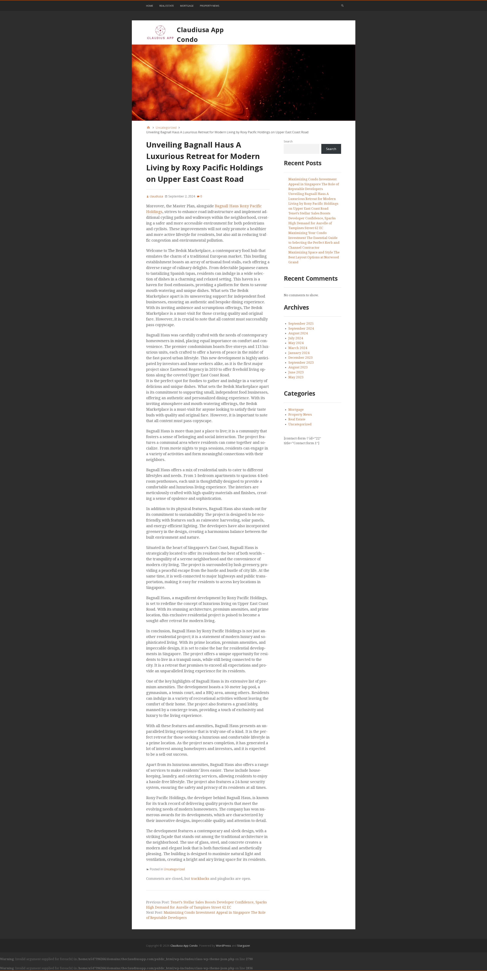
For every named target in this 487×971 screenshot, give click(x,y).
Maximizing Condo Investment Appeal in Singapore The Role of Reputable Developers (313, 184)
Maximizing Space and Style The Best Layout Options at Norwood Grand (314, 257)
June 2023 (296, 372)
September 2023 (301, 362)
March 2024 (297, 348)
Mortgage (187, 5)
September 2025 (301, 323)
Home (149, 5)
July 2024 (295, 338)
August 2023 (298, 367)
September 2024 (301, 328)
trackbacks (200, 879)
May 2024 (296, 343)
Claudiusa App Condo (184, 945)
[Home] (148, 127)
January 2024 (299, 353)
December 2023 (300, 357)
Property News (209, 5)
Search (288, 141)
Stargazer (243, 945)
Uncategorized (174, 869)
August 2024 (298, 333)
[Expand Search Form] (342, 5)
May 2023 (296, 377)
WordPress (223, 945)
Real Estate (166, 5)
